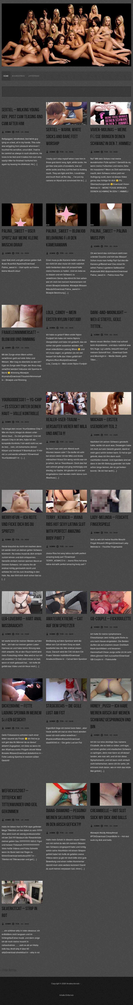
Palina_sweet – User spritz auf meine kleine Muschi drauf (20, 238)
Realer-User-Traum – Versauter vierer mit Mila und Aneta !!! (66, 426)
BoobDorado (18, 76)
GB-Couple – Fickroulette (110, 619)
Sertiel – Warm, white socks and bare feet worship (63, 137)
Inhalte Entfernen (66, 995)
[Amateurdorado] (66, 63)
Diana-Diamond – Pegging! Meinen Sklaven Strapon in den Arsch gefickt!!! (66, 817)
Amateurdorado (72, 983)
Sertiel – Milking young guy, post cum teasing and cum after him (22, 117)
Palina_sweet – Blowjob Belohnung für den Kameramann (65, 238)
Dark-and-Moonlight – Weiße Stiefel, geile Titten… (108, 319)
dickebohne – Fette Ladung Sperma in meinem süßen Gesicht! (21, 713)
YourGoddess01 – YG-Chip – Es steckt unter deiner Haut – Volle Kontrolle (22, 407)
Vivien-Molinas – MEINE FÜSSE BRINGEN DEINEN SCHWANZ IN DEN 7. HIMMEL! (110, 137)
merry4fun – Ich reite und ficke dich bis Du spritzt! (19, 524)
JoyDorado (33, 76)
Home (6, 76)
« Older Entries (8, 969)
